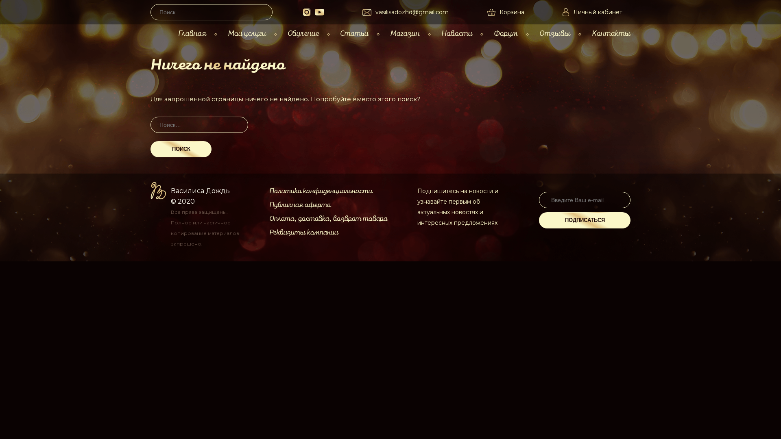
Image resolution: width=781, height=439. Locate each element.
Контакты (611, 33)
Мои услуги (247, 33)
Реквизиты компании (303, 232)
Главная (192, 33)
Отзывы (554, 33)
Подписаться (585, 220)
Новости (456, 33)
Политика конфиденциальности (320, 191)
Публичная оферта (300, 205)
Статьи (354, 33)
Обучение (303, 33)
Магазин (405, 33)
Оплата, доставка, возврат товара (328, 218)
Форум (506, 33)
